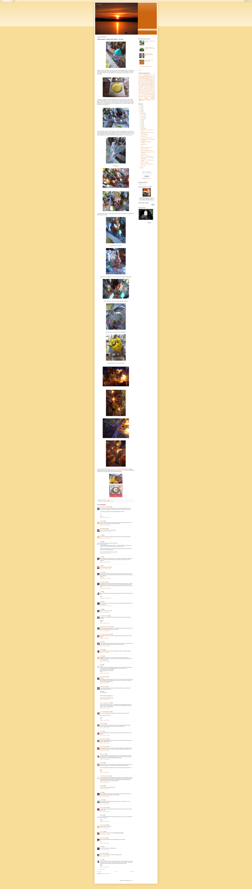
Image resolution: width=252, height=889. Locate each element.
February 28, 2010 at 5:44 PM (105, 525)
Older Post (132, 871)
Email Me (140, 70)
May (141, 123)
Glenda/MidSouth (103, 528)
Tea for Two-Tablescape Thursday (146, 150)
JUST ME (101, 649)
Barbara (101, 815)
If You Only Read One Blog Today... (145, 66)
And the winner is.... (143, 154)
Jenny (101, 792)
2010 (141, 111)
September (143, 117)
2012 (141, 108)
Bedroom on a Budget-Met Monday (146, 156)
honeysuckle (102, 723)
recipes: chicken (149, 92)
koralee (101, 731)
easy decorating (148, 83)
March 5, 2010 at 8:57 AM (104, 867)
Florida (139, 76)
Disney (150, 74)
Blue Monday (140, 74)
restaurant (153, 96)
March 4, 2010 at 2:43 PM (104, 843)
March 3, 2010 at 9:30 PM (104, 827)
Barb (101, 591)
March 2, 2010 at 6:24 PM (104, 720)
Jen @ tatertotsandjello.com (105, 711)
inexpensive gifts (149, 86)
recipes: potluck (146, 94)
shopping (140, 98)
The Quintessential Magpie (105, 506)
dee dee (101, 572)
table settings (105, 501)
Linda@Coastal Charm (104, 615)
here (131, 133)
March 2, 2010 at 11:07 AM (105, 708)
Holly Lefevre (102, 754)
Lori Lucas (102, 831)
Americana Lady (103, 853)
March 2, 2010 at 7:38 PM (104, 727)
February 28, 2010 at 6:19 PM (105, 531)
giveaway (151, 84)
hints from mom (144, 85)
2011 (141, 110)
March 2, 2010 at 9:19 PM (104, 750)
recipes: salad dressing (142, 95)
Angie (101, 601)
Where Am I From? (143, 144)
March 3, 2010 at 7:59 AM (104, 788)
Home (116, 871)
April (141, 125)
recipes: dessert (144, 93)
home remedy (144, 86)
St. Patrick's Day (141, 79)
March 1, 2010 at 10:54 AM (105, 623)
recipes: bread (140, 91)
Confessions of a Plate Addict (105, 626)
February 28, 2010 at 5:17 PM (105, 517)
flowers (147, 84)
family (153, 83)
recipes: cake (152, 91)
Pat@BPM (102, 785)
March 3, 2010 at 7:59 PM (104, 796)
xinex (101, 609)
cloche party (146, 82)
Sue (101, 565)
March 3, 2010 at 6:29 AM (104, 772)
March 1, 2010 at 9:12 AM (104, 612)
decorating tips (152, 82)
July (141, 120)
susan (101, 535)
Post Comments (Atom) (106, 873)
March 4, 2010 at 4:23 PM (104, 849)
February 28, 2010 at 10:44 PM (105, 605)
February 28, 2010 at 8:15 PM (105, 568)
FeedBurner (149, 178)
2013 (141, 107)
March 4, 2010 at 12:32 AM (105, 834)
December (143, 113)
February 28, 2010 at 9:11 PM (105, 598)
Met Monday (141, 77)
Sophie (101, 641)
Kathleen (101, 799)
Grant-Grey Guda (103, 686)
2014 (141, 105)
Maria (101, 541)
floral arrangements (142, 84)
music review (150, 87)
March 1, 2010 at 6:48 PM (104, 638)
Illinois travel (152, 76)
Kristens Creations (103, 746)
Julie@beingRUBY (103, 676)
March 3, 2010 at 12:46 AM (105, 759)
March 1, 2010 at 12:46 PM (105, 630)
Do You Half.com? (143, 136)
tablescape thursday (110, 501)
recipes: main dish (151, 93)
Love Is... (142, 145)
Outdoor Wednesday (146, 78)
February (142, 128)
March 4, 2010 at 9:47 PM (104, 856)
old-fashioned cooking (148, 89)
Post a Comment (102, 869)
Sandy (101, 846)
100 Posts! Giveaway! (144, 162)
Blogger (130, 880)
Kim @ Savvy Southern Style (105, 634)
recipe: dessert (144, 90)
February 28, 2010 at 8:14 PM (105, 562)
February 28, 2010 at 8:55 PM (105, 588)
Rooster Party (153, 78)
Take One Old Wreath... (144, 134)
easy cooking (141, 83)
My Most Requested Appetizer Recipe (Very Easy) (149, 54)
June (142, 122)
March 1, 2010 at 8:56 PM (104, 652)
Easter (101, 501)
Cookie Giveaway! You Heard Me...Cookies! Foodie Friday (150, 48)
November (143, 114)
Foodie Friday (146, 76)
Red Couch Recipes (103, 807)
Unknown (102, 521)
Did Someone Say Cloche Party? (146, 137)
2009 (141, 167)
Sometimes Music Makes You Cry (146, 147)
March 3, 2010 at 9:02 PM (104, 811)
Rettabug (101, 762)
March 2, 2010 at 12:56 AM (105, 661)
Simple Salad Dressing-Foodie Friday (149, 61)
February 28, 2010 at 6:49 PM (105, 538)
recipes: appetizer (151, 90)
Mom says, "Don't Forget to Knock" (146, 164)
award (142, 82)
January (142, 165)
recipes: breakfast (147, 91)
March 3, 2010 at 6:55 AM (104, 782)
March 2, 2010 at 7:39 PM (104, 735)
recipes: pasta (140, 94)
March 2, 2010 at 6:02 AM (104, 673)
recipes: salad (152, 94)
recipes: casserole (141, 92)
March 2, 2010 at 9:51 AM (104, 699)
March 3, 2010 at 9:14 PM (104, 821)
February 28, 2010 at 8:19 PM (105, 578)
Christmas (146, 74)
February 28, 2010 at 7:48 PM (105, 553)
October (142, 116)
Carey (101, 859)
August (142, 119)
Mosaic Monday (147, 77)
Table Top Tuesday (149, 79)
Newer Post (99, 871)
